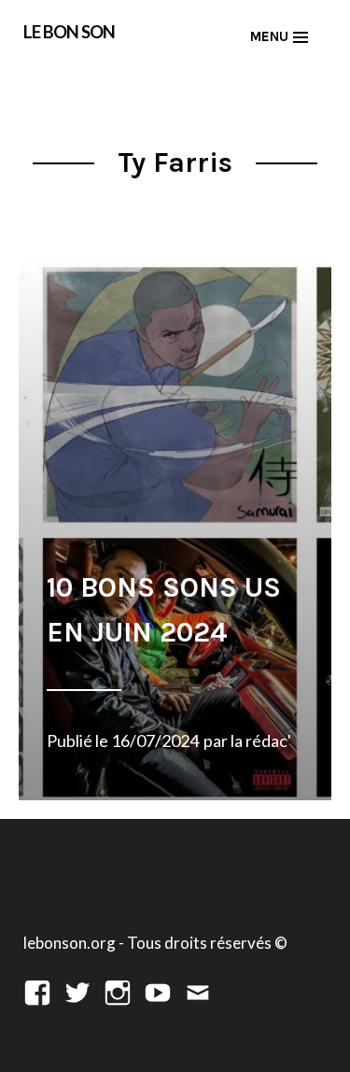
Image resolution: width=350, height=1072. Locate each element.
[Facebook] (37, 990)
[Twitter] (77, 990)
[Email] (198, 990)
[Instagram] (118, 990)
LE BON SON (69, 31)
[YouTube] (158, 990)
